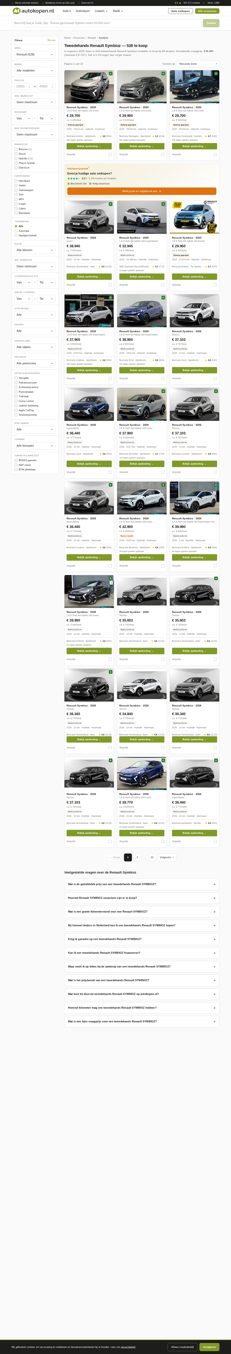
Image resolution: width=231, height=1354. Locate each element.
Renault (92, 37)
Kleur (18, 244)
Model (18, 64)
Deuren (19, 325)
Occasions (79, 37)
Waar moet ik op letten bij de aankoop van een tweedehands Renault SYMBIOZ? (119, 966)
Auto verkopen (180, 11)
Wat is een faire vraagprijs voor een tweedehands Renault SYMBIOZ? (112, 1021)
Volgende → (167, 857)
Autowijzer (83, 10)
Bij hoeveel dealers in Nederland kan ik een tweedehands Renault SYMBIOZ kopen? (121, 925)
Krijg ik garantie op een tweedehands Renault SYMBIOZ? (104, 939)
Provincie (20, 357)
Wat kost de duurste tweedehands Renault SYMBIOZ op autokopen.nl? (113, 993)
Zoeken (211, 23)
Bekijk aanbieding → (89, 146)
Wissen (51, 40)
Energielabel (22, 341)
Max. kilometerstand (27, 128)
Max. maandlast (24, 96)
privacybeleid (128, 1347)
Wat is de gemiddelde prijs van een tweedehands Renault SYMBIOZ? (112, 884)
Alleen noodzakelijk (182, 1347)
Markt (116, 10)
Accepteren (209, 1347)
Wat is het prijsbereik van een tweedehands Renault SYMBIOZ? (108, 980)
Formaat (20, 439)
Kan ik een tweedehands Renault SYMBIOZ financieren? (104, 952)
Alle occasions (207, 11)
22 (152, 857)
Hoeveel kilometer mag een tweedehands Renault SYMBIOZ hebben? (112, 1007)
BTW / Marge (22, 423)
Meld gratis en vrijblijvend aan (139, 191)
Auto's (67, 10)
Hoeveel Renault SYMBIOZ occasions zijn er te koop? (102, 897)
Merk (18, 48)
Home (67, 37)
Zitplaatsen (22, 308)
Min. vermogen (23, 260)
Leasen (100, 10)
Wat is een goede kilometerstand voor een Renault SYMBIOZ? (107, 911)
